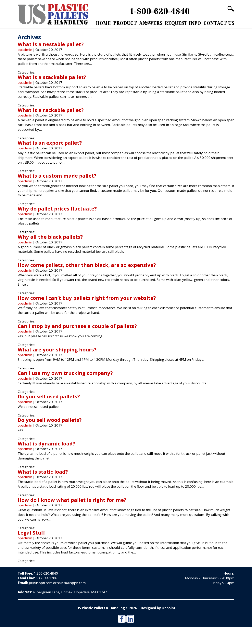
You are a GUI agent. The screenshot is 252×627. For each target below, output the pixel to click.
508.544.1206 (46, 578)
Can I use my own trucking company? (65, 373)
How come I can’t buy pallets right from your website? (87, 297)
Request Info (183, 23)
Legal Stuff (31, 532)
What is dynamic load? (46, 443)
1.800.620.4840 (46, 573)
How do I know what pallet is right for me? (72, 500)
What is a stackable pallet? (52, 77)
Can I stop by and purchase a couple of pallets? (77, 326)
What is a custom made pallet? (57, 175)
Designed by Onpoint (158, 608)
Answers (150, 23)
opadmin (25, 49)
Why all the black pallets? (50, 236)
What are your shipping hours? (57, 349)
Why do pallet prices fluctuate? (57, 208)
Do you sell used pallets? (49, 396)
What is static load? (43, 471)
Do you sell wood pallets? (50, 419)
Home (103, 23)
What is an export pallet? (50, 142)
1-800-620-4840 (159, 11)
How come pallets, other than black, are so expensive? (87, 265)
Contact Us (219, 23)
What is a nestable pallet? (50, 44)
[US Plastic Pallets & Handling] (53, 14)
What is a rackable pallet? (50, 110)
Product (125, 23)
